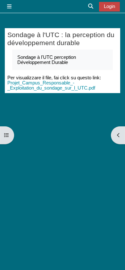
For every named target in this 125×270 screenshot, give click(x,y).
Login (109, 6)
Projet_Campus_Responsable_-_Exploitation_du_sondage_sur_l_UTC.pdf (51, 85)
